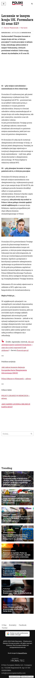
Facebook (22, 625)
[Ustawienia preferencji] (33, 508)
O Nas (4, 625)
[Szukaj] (32, 3)
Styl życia (24, 28)
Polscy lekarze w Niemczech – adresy (16, 378)
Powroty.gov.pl (22, 350)
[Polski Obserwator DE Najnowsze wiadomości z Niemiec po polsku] (17, 3)
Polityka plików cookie (27, 676)
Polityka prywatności (15, 676)
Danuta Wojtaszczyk (11, 28)
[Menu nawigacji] (3, 3)
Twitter (4, 628)
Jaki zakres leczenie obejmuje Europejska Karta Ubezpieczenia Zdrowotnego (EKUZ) (14, 370)
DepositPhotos (22, 653)
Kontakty (12, 625)
